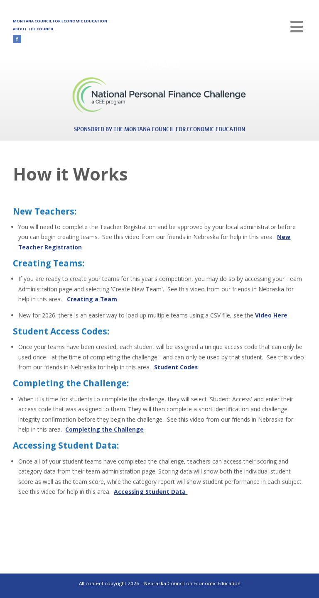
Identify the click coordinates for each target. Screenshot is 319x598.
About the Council (33, 29)
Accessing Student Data (150, 491)
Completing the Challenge (104, 429)
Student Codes (176, 367)
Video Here (271, 315)
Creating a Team (92, 299)
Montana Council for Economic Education (60, 21)
